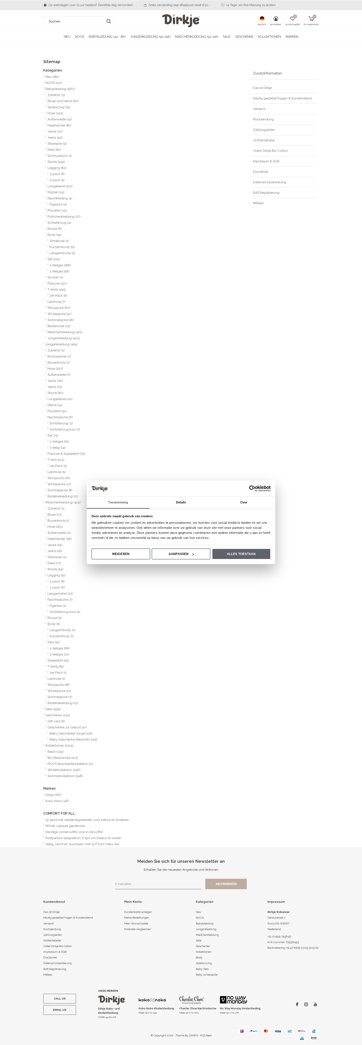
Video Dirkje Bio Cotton (270, 151)
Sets (54, 642)
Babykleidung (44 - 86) (107, 37)
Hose (55, 113)
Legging (57, 168)
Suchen (109, 21)
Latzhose (57, 302)
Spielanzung (204, 963)
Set (54, 259)
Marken (292, 37)
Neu (67, 37)
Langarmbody (62, 253)
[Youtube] (315, 1004)
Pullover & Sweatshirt (66, 454)
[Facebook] (297, 1004)
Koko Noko (57, 801)
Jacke (55, 131)
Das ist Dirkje (262, 88)
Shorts (56, 162)
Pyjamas (58, 606)
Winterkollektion (64, 770)
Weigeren (121, 554)
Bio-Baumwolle (63, 758)
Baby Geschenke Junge (71, 733)
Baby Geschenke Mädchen (73, 739)
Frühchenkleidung (64, 216)
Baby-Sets (202, 969)
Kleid (54, 150)
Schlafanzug (59, 223)
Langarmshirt (60, 593)
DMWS (193, 1035)
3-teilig (58, 448)
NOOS (79, 37)
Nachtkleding (60, 198)
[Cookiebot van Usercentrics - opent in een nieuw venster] (252, 488)
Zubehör (56, 95)
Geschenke (244, 37)
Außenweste (60, 119)
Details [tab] (181, 502)
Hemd (55, 405)
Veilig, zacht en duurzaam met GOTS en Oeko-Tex (82, 844)
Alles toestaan (241, 554)
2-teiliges (60, 265)
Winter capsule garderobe (65, 826)
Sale (226, 37)
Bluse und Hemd (63, 101)
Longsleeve (60, 186)
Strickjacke (59, 308)
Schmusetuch (60, 156)
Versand (259, 109)
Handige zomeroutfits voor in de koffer (74, 832)
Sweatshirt (58, 660)
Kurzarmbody (62, 247)
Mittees (258, 203)
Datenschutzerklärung (269, 182)
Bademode (59, 326)
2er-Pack (58, 296)
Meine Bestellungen (136, 917)
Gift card (56, 721)
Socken (55, 277)
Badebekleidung (63, 496)
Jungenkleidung (64, 338)
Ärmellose (59, 241)
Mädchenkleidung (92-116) (196, 37)
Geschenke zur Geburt (67, 727)
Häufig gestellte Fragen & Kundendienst (282, 98)
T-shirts (57, 289)
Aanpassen (179, 554)
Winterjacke (59, 314)
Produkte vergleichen (137, 929)
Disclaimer (260, 172)
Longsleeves (60, 399)
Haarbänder (59, 125)
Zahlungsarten (264, 130)
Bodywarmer (59, 356)
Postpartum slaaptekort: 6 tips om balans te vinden (83, 838)
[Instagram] (306, 1004)
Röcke (55, 229)
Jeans (55, 137)
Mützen (56, 192)
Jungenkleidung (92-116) (150, 37)
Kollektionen (269, 37)
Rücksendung (263, 119)
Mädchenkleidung (65, 332)
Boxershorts (59, 362)
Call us (60, 998)
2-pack (57, 180)
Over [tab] (243, 502)
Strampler (57, 144)
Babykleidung (60, 89)
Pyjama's (58, 204)
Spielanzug (59, 107)
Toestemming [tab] (118, 502)
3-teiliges (59, 271)
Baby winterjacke (206, 974)
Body (55, 235)
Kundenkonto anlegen (138, 912)
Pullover (57, 283)
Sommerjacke (61, 320)
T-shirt (56, 460)
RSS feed (206, 1035)
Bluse (55, 514)
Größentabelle (264, 140)
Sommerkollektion (65, 776)
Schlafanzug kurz (65, 429)
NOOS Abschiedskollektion (70, 764)
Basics (56, 752)
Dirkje (53, 795)
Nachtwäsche (60, 417)
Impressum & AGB (266, 161)
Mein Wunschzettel (136, 923)
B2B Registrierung (266, 193)
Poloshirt (57, 210)
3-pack (57, 174)
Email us (59, 1009)
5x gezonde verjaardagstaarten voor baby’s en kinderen (87, 820)
